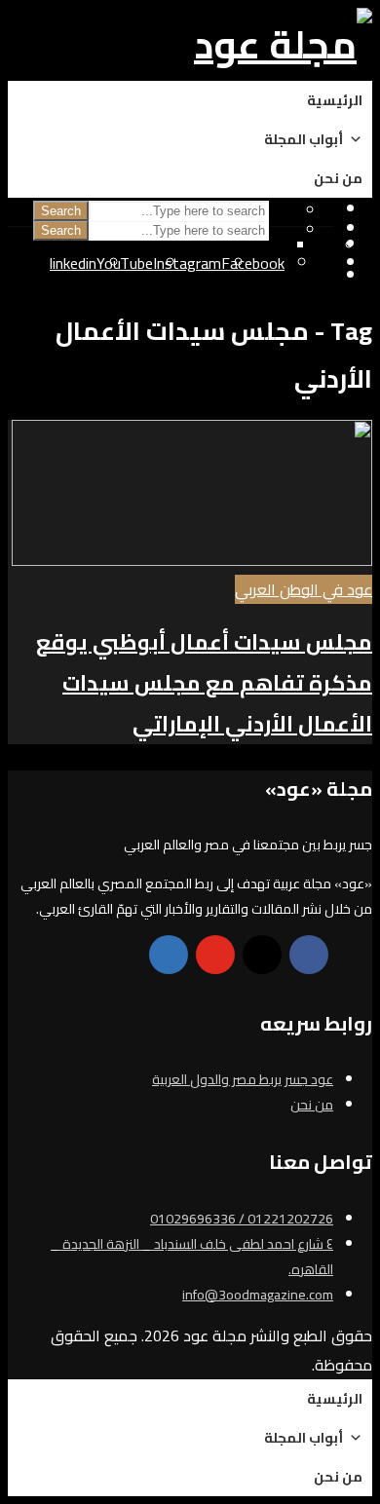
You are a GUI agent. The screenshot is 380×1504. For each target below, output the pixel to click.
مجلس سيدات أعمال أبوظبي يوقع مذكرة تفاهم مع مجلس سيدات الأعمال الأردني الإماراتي (204, 682)
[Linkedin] (168, 954)
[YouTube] (215, 954)
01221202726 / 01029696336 (241, 1218)
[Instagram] (262, 954)
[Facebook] (308, 954)
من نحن (338, 178)
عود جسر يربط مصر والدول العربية (242, 1079)
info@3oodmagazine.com (257, 1294)
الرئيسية (334, 100)
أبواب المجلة (303, 139)
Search (61, 230)
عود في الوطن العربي (303, 589)
